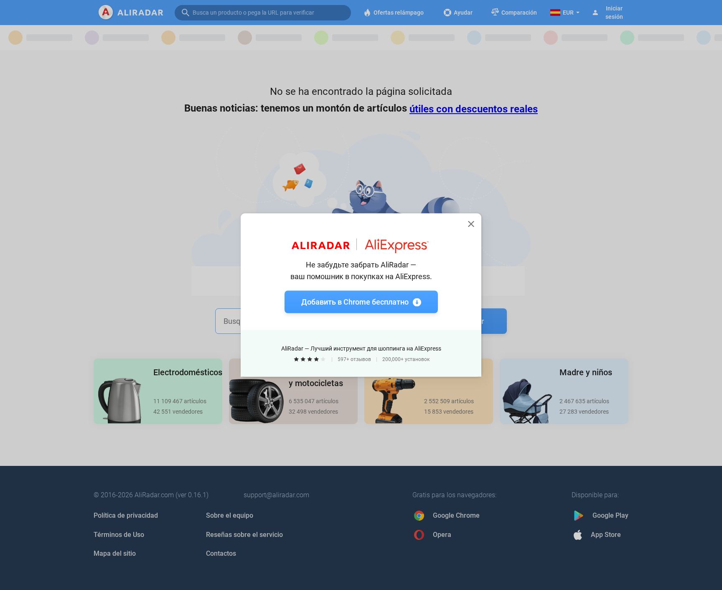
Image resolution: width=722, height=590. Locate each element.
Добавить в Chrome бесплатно (355, 302)
